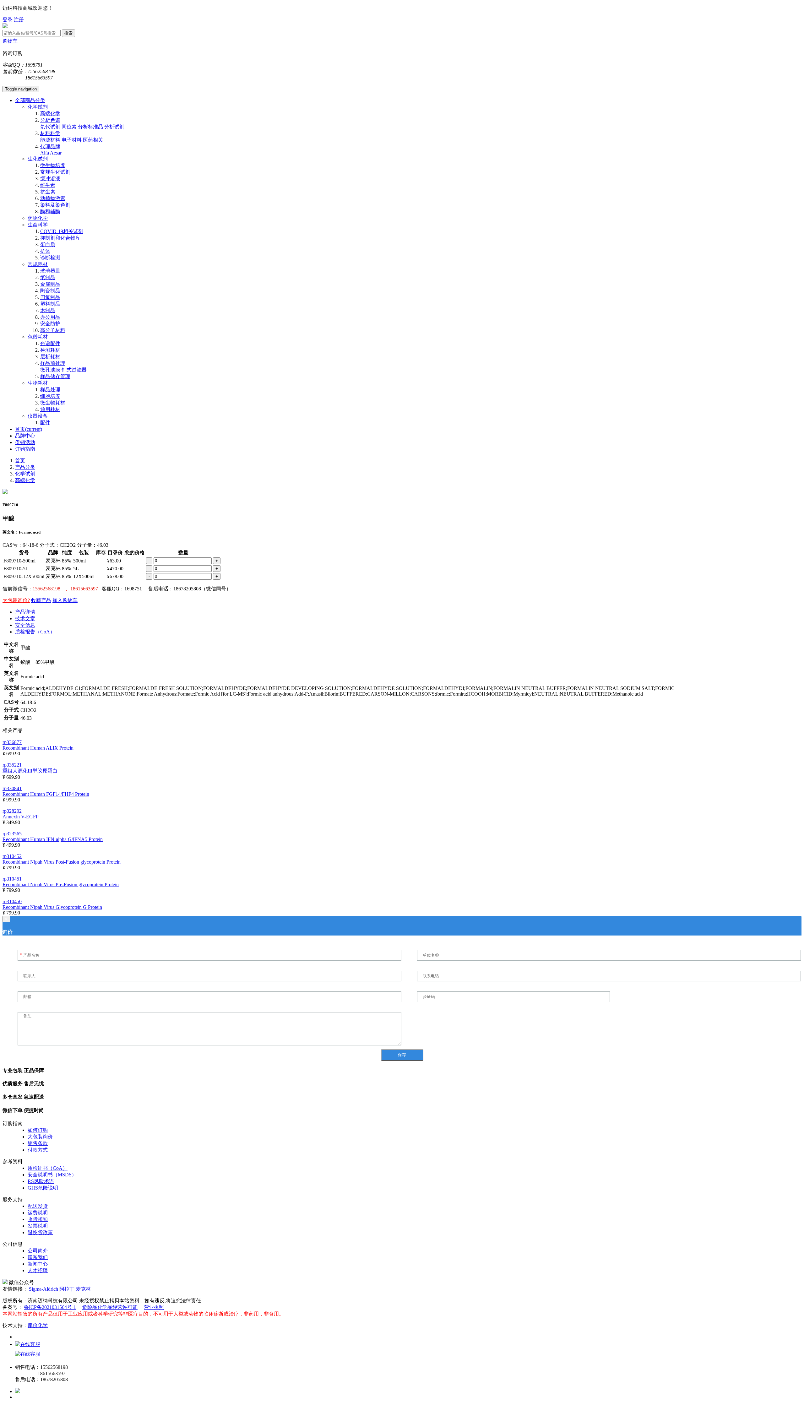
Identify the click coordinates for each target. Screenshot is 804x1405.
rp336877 (12, 742)
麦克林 (83, 1289)
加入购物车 (65, 600)
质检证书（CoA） (48, 1168)
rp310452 (12, 856)
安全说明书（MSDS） (52, 1174)
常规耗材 (38, 264)
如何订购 (38, 1130)
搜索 (68, 33)
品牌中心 (25, 435)
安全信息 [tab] (25, 625)
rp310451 (12, 879)
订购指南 (25, 449)
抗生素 (47, 191)
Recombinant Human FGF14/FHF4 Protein (46, 794)
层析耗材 (50, 356)
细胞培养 (50, 396)
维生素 (47, 185)
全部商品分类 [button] (30, 100)
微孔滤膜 (50, 369)
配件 (45, 422)
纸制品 (47, 277)
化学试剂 (38, 107)
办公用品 (50, 317)
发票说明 (38, 1226)
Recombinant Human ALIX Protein (38, 748)
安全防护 (50, 323)
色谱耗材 (38, 336)
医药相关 (93, 140)
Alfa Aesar (51, 152)
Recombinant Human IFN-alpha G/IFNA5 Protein (53, 839)
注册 (19, 19)
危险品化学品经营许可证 (110, 1307)
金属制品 (50, 284)
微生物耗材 (52, 402)
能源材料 (50, 140)
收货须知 (38, 1219)
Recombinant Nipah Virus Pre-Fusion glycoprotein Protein (61, 884)
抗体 (45, 251)
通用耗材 (50, 409)
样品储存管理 (55, 376)
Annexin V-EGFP (21, 816)
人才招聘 (38, 1270)
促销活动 (25, 442)
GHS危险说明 (43, 1188)
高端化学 (50, 113)
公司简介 (38, 1250)
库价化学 (38, 1325)
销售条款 (38, 1143)
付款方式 (38, 1150)
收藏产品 (41, 600)
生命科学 (38, 224)
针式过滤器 (74, 369)
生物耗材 (38, 383)
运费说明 (38, 1212)
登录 (8, 19)
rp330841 (12, 788)
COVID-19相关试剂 (61, 231)
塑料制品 (50, 303)
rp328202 (12, 811)
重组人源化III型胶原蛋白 (30, 770)
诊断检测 (50, 257)
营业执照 (154, 1307)
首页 (28, 429)
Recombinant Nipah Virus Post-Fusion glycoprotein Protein (62, 862)
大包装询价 (40, 1136)
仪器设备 (38, 416)
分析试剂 (114, 126)
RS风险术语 (41, 1181)
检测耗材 (50, 350)
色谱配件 (50, 343)
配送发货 (38, 1206)
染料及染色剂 (55, 205)
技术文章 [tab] (25, 618)
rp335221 (12, 765)
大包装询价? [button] (16, 600)
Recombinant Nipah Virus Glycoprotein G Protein (52, 907)
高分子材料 (52, 330)
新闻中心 (38, 1264)
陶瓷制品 (50, 290)
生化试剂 (38, 158)
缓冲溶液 (50, 178)
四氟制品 (50, 297)
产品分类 (25, 467)
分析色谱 (50, 120)
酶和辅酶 (50, 211)
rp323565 (12, 833)
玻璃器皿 (50, 271)
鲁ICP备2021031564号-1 (50, 1307)
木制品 (47, 310)
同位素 (69, 126)
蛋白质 (47, 244)
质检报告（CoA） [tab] (35, 631)
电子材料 (72, 140)
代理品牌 (50, 146)
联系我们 (38, 1257)
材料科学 (50, 133)
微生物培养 (52, 165)
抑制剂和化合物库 (60, 238)
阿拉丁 (67, 1289)
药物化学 (38, 218)
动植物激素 (52, 198)
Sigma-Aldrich (44, 1289)
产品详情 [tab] (25, 612)
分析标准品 (90, 126)
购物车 (10, 41)
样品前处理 (52, 363)
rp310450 (12, 901)
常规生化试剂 (55, 172)
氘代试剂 (50, 126)
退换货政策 (40, 1232)
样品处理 (50, 389)
